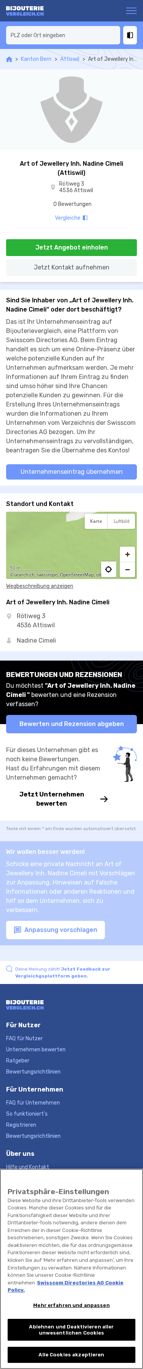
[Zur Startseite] (35, 10)
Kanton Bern (36, 59)
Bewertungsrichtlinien (33, 1072)
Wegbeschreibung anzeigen (39, 586)
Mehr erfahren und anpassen (71, 1305)
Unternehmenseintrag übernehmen (72, 471)
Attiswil (69, 59)
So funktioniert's (27, 1114)
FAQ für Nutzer (24, 1038)
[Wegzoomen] (127, 569)
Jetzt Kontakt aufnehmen (71, 267)
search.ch (24, 574)
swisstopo (47, 574)
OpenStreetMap (77, 574)
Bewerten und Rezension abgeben (71, 724)
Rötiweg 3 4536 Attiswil (76, 187)
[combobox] (63, 35)
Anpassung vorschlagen (60, 929)
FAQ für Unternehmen (33, 1103)
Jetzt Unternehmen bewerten (51, 799)
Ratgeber (17, 1060)
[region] (71, 545)
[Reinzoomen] (127, 554)
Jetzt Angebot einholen (71, 247)
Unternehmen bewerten (36, 1049)
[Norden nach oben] (127, 540)
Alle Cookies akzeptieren (71, 1355)
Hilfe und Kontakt (27, 1167)
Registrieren (21, 1125)
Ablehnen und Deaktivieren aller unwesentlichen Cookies (71, 1330)
